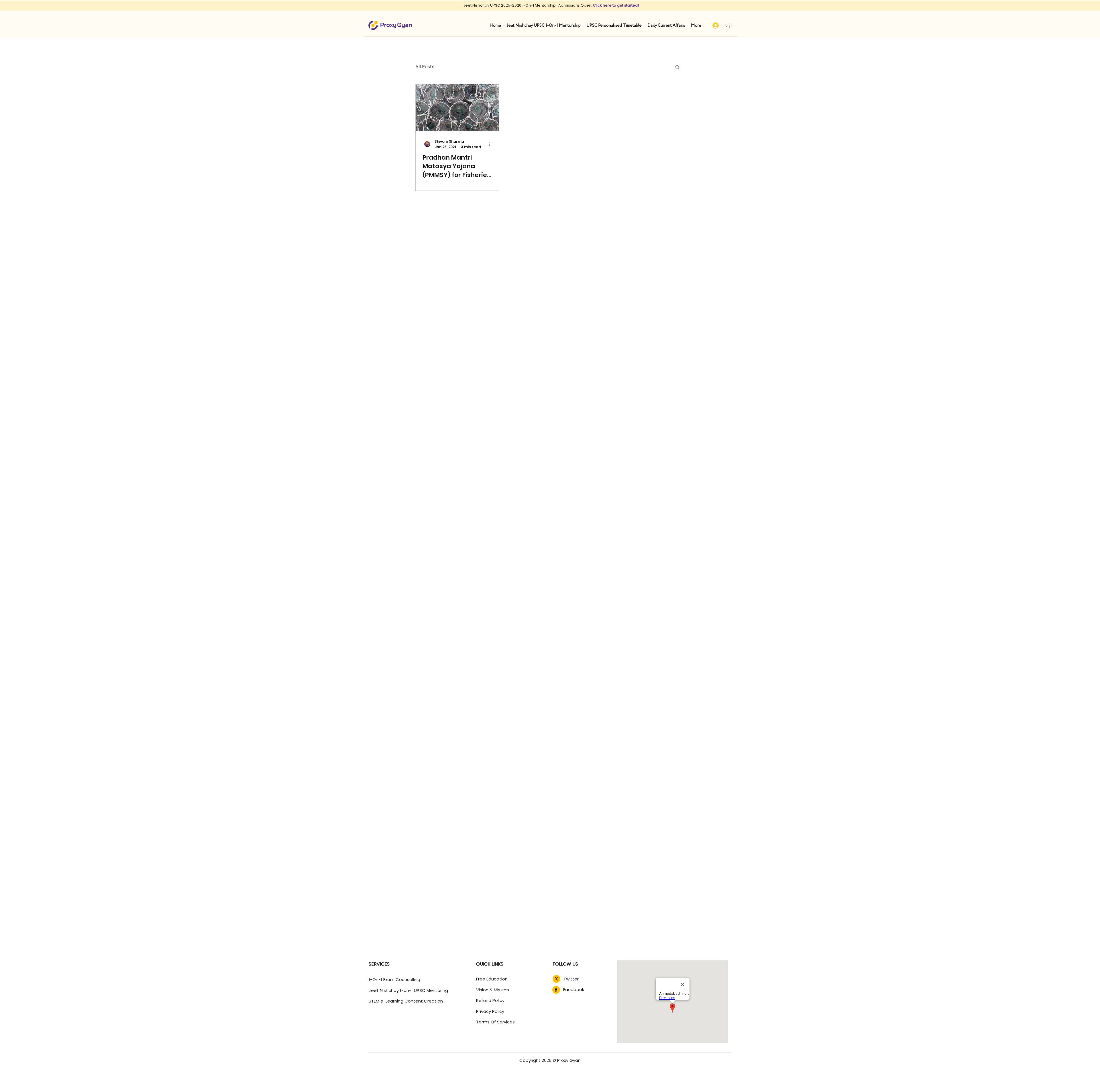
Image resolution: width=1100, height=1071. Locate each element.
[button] (677, 67)
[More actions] (491, 144)
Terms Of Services (495, 1022)
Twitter (571, 979)
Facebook (573, 989)
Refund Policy (490, 1000)
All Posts (424, 67)
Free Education (492, 979)
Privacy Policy (490, 1011)
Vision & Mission (492, 990)
